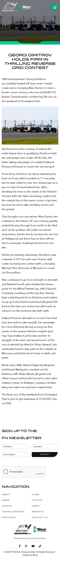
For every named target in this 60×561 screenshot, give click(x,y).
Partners (8, 518)
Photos (37, 500)
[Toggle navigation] (55, 7)
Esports (38, 512)
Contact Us (39, 518)
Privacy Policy (19, 538)
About (6, 495)
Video (35, 506)
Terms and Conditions (36, 538)
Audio (35, 495)
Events (7, 506)
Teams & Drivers (13, 512)
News (5, 500)
